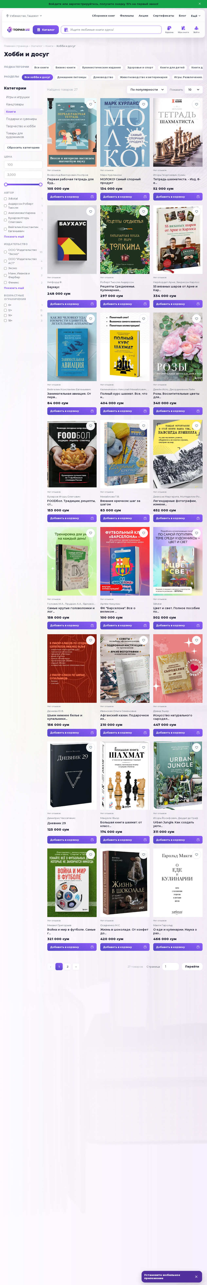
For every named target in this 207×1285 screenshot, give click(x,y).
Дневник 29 (56, 823)
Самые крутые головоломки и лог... (71, 610)
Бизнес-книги (65, 67)
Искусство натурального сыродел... (172, 717)
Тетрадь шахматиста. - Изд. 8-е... (177, 181)
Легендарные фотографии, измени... (174, 502)
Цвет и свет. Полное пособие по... (176, 610)
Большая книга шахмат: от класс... (121, 824)
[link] (72, 149)
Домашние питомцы (71, 77)
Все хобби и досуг (37, 77)
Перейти (192, 966)
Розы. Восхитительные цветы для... (176, 395)
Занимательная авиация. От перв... (69, 395)
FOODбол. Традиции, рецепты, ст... (71, 502)
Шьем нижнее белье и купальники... (64, 717)
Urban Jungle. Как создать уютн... (173, 824)
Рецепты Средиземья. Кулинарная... (117, 288)
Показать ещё (14, 236)
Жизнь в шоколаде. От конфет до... (124, 931)
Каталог (48, 30)
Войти (196, 32)
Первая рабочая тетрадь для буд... (70, 181)
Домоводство (103, 77)
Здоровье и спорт (140, 67)
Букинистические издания (101, 67)
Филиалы (127, 15)
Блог (182, 15)
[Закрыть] (196, 1276)
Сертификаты (163, 15)
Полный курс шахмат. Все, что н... (123, 395)
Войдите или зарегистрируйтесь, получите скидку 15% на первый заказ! (103, 3)
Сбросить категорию (23, 147)
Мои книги (183, 32)
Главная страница (16, 46)
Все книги (41, 67)
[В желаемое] (90, 104)
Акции (143, 15)
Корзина (169, 32)
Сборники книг (103, 15)
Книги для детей (172, 67)
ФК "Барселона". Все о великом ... (117, 610)
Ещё (194, 15)
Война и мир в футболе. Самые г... (71, 931)
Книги (49, 46)
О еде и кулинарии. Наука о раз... (175, 931)
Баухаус (53, 287)
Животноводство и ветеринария (143, 77)
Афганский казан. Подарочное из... (124, 717)
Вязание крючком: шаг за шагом (120, 502)
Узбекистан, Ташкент (24, 15)
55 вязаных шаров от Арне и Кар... (175, 288)
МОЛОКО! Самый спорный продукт (120, 181)
